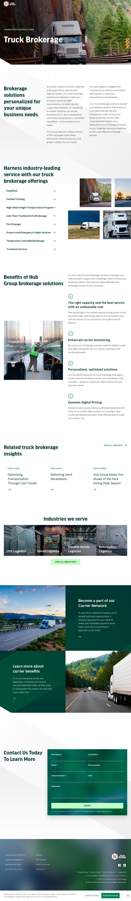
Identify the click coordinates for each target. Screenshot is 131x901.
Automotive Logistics (107, 549)
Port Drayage (13, 224)
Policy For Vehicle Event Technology (112, 879)
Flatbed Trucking (15, 199)
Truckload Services (16, 249)
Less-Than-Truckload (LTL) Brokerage (26, 215)
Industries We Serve (13, 864)
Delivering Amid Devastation (61, 476)
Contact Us (40, 869)
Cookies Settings (92, 895)
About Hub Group (43, 864)
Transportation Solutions (19, 29)
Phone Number (94, 765)
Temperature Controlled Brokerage (25, 240)
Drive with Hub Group (13, 869)
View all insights (113, 445)
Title (90, 775)
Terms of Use (95, 872)
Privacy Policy (88, 811)
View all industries (65, 562)
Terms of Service (102, 811)
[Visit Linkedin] (125, 865)
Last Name (93, 754)
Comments (55, 786)
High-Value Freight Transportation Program (29, 207)
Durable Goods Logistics (78, 549)
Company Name (58, 775)
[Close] (128, 896)
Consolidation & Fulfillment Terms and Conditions (106, 875)
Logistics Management (14, 859)
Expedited (11, 190)
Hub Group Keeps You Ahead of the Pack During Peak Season (108, 478)
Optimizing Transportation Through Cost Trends (22, 478)
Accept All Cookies (110, 895)
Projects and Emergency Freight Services (28, 232)
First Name (56, 754)
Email (54, 765)
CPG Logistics (16, 551)
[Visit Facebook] (119, 865)
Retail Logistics (48, 551)
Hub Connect (41, 859)
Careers (39, 855)
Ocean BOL (121, 872)
